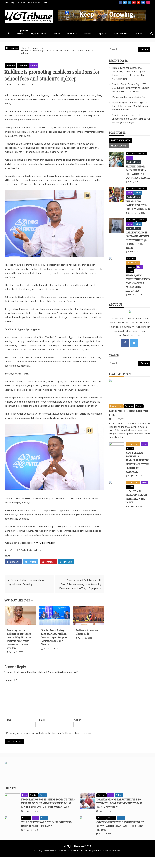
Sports (102, 33)
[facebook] (125, 343)
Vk (143, 2)
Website (78, 719)
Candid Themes (111, 850)
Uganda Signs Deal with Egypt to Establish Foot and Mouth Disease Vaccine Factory (130, 106)
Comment (11, 679)
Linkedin (129, 2)
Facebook (120, 2)
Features (23, 65)
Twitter (125, 2)
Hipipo (30, 550)
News (21, 32)
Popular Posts (120, 140)
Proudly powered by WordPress (51, 850)
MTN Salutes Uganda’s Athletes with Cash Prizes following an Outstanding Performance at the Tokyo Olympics (80, 584)
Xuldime (37, 550)
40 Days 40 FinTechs (17, 550)
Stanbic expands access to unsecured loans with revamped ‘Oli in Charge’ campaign (131, 118)
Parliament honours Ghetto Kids (87, 632)
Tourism (46, 2)
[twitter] (134, 343)
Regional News (38, 33)
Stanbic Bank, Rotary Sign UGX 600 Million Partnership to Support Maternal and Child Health (54, 637)
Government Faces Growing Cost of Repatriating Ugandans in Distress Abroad (120, 826)
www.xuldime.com (45, 542)
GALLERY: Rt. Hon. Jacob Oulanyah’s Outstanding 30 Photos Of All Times (137, 240)
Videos (130, 271)
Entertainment (34, 2)
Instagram (148, 2)
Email (42, 719)
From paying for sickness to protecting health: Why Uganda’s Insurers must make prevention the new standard (19, 639)
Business (72, 33)
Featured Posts (120, 374)
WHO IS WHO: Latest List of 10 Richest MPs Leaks (138, 205)
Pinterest (134, 2)
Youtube (138, 2)
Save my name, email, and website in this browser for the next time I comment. (49, 733)
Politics (57, 33)
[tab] (120, 140)
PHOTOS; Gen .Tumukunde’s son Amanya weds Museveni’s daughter (138, 283)
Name (9, 719)
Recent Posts (119, 145)
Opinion (139, 33)
